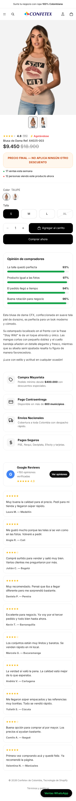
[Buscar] (13, 14)
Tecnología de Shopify (55, 780)
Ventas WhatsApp (56, 793)
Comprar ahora (38, 239)
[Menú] (4, 14)
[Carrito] (71, 14)
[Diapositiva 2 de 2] (43, 122)
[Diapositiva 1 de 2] (33, 122)
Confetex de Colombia (30, 780)
